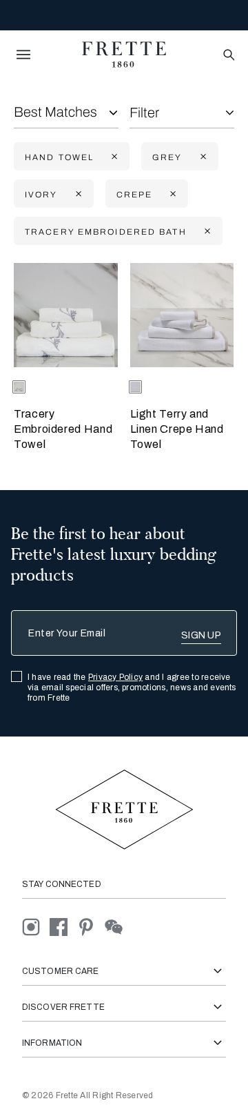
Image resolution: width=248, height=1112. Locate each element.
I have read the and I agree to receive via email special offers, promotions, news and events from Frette (132, 687)
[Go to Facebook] (63, 926)
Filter (144, 112)
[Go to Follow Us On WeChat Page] (117, 926)
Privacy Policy (115, 677)
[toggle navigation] (23, 54)
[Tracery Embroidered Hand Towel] (66, 315)
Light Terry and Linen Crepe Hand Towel (177, 429)
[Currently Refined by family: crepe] (171, 194)
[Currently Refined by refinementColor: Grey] (201, 157)
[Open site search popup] (227, 55)
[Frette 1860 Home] (124, 54)
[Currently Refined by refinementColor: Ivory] (77, 194)
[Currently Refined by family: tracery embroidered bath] (206, 231)
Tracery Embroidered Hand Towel (63, 429)
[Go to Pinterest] (91, 926)
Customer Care (60, 971)
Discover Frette (63, 1007)
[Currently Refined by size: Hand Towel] (113, 157)
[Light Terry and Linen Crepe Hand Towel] (182, 315)
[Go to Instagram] (36, 926)
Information (52, 1043)
